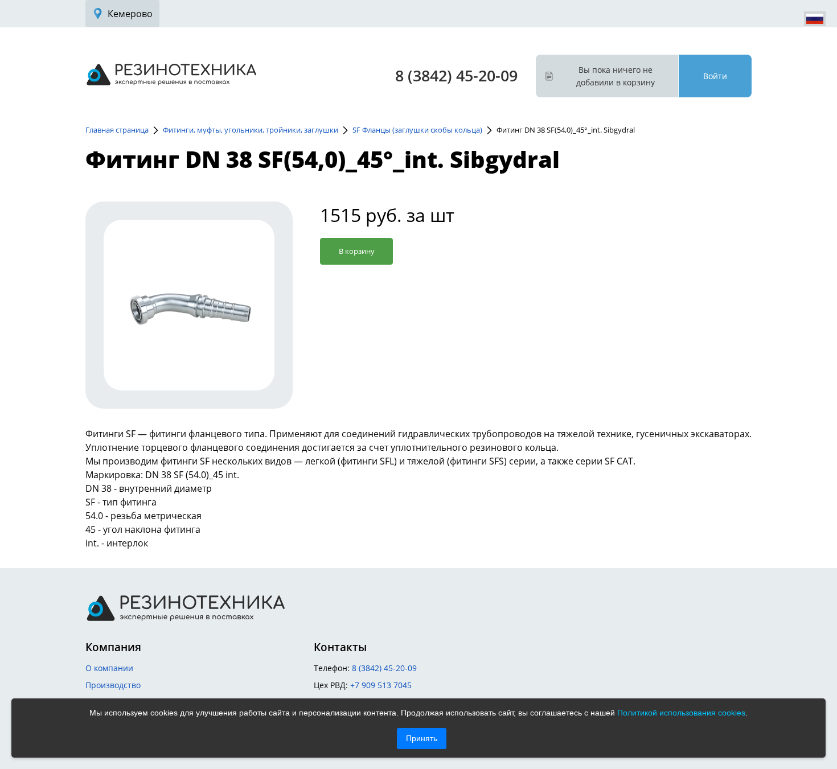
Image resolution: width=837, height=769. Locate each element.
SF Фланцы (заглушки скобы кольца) (417, 130)
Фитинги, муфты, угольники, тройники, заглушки (250, 130)
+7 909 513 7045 (381, 685)
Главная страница (117, 130)
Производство (113, 685)
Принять (421, 738)
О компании (109, 668)
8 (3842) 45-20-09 (456, 75)
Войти (715, 76)
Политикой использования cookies (681, 712)
